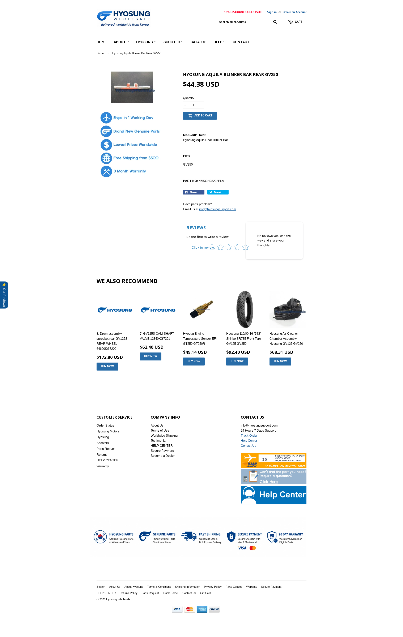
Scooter (172, 42)
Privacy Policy (213, 586)
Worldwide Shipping (164, 435)
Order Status (105, 425)
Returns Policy (128, 593)
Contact (241, 42)
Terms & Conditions (159, 586)
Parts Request (106, 448)
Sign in (272, 12)
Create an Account (294, 12)
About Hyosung (133, 586)
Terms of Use (160, 430)
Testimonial (158, 440)
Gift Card (205, 593)
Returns (102, 454)
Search (101, 586)
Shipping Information (187, 586)
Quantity (188, 97)
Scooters (103, 443)
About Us (157, 425)
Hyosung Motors (108, 431)
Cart (298, 21)
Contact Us (189, 593)
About (120, 42)
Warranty (103, 466)
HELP (218, 42)
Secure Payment (162, 450)
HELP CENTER (108, 460)
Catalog (198, 42)
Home (102, 42)
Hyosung (145, 42)
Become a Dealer (163, 455)
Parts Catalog (234, 586)
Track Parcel (170, 593)
